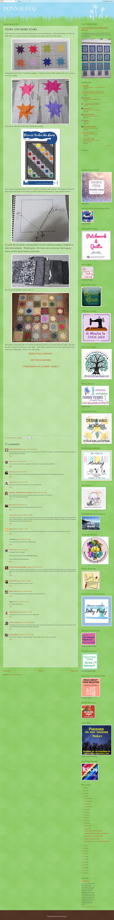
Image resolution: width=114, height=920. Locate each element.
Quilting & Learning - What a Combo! (93, 92)
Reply (10, 456)
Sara (10, 472)
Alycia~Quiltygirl (14, 634)
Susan (11, 482)
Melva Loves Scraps (88, 133)
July (86, 812)
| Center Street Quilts (89, 139)
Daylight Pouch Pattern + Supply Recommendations (91, 141)
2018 (84, 856)
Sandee (11, 550)
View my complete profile (87, 906)
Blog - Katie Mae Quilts (89, 127)
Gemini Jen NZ (13, 612)
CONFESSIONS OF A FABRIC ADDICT (41, 366)
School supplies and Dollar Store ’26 (92, 99)
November (87, 801)
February (87, 826)
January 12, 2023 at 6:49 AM (35, 567)
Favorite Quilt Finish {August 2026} (92, 110)
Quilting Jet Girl (87, 108)
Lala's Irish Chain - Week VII (90, 134)
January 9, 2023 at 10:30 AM (20, 482)
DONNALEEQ (19, 8)
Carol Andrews (13, 515)
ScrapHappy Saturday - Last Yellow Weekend (94, 87)
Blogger (65, 916)
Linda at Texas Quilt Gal (15, 449)
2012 (84, 873)
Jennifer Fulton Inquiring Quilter (18, 567)
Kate (10, 461)
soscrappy (86, 86)
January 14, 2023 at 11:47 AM (21, 601)
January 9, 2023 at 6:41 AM (29, 449)
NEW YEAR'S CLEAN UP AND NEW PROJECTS (97, 841)
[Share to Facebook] (31, 438)
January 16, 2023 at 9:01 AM (26, 634)
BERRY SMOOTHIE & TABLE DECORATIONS (97, 833)
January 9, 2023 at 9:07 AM (19, 461)
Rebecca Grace (13, 591)
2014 (84, 867)
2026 (84, 788)
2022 (84, 845)
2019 (84, 854)
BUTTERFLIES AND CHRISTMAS (94, 836)
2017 (84, 859)
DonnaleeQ (86, 881)
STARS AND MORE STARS (92, 839)
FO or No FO (86, 122)
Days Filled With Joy (88, 114)
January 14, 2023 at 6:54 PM (27, 622)
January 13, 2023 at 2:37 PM (23, 581)
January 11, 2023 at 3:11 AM (20, 529)
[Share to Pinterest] (33, 438)
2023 (84, 796)
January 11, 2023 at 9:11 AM (23, 539)
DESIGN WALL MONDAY (40, 353)
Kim (10, 505)
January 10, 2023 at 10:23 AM (19, 504)
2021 (84, 848)
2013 (84, 870)
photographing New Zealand (91, 104)
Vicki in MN (12, 581)
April (86, 820)
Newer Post (7, 671)
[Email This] (26, 438)
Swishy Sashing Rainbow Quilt (90, 128)
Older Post (74, 671)
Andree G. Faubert (14, 622)
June (86, 815)
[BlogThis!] (28, 438)
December (87, 798)
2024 (84, 793)
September (88, 806)
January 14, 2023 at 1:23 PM (25, 612)
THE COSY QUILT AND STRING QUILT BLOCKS (95, 29)
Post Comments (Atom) (16, 674)
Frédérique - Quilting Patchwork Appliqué (20, 492)
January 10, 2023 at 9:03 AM (40, 492)
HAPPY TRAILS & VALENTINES (93, 831)
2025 (84, 790)
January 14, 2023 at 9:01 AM (25, 591)
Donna (11, 529)
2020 (84, 851)
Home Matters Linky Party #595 (91, 116)
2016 (84, 862)
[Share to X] (29, 438)
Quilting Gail (86, 98)
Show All (109, 145)
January (87, 828)
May (86, 817)
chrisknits (86, 120)
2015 (84, 865)
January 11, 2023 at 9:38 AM (21, 549)
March (86, 823)
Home (41, 671)
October (87, 804)
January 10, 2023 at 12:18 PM (25, 515)
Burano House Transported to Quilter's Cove (94, 93)
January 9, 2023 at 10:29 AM (19, 472)
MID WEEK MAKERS (40, 360)
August (87, 809)
